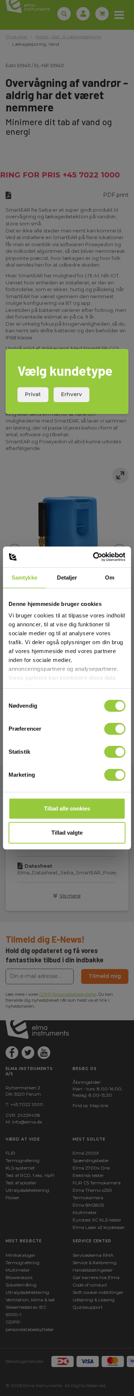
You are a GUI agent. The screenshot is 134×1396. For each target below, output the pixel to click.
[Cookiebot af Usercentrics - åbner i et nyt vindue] (94, 557)
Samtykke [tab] (24, 577)
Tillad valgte (67, 832)
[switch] (114, 729)
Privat (33, 394)
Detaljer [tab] (67, 577)
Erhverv (71, 394)
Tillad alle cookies (67, 808)
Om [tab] (109, 577)
